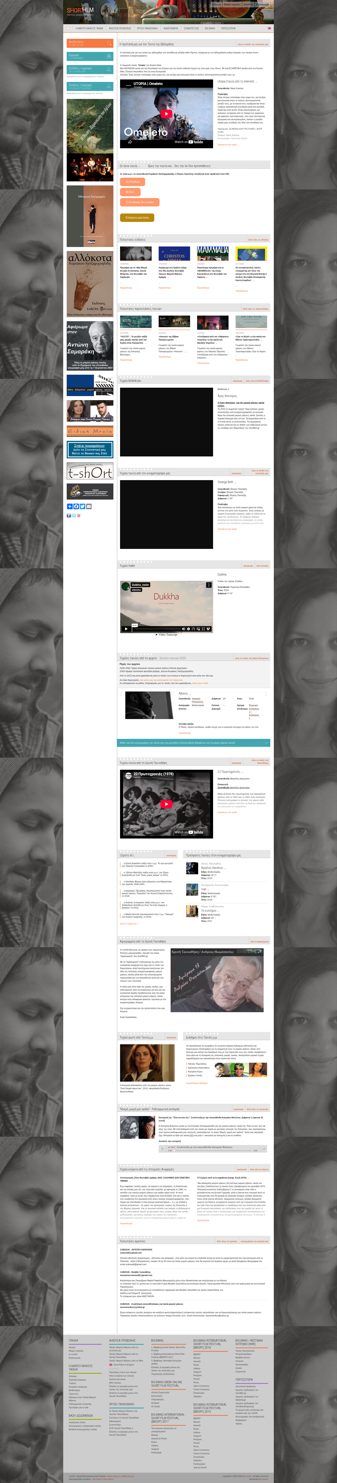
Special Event (200, 1467)
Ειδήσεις (216, 4)
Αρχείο (239, 1368)
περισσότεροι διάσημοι (197, 1083)
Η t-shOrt (248, 4)
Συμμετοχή (241, 1371)
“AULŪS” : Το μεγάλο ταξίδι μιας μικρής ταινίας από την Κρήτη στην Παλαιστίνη (133, 339)
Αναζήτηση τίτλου (77, 1422)
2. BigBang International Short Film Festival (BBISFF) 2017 (167, 1355)
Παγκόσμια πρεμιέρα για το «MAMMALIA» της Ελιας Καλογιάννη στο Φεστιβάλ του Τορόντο (212, 272)
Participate (156, 1452)
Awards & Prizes (159, 1438)
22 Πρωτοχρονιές (229, 771)
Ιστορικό (155, 1403)
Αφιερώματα (115, 1421)
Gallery (154, 1445)
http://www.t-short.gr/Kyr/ (103, 1479)
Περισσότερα (126, 288)
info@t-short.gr (127, 1476)
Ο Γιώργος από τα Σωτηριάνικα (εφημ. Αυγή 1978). (222, 1178)
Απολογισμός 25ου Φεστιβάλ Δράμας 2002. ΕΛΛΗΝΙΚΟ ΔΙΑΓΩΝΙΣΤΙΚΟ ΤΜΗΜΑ (155, 1179)
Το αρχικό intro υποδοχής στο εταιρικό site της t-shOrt (249, 1411)
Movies (154, 1435)
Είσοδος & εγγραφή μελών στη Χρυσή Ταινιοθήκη (123, 1394)
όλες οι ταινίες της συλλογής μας (253, 44)
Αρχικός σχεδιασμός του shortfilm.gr (247, 1391)
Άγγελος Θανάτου (212, 868)
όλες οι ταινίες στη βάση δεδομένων (252, 658)
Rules (154, 1442)
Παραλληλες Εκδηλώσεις (163, 1374)
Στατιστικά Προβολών (246, 1386)
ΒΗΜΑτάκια (74, 1390)
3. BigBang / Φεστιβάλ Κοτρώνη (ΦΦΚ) (166, 1362)
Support (155, 1449)
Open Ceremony (201, 1386)
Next (264, 712)
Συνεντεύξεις (115, 1425)
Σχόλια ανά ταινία (117, 1379)
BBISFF (197, 1354)
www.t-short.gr (113, 1476)
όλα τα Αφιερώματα (259, 941)
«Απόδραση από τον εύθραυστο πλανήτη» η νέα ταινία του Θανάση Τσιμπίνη (213, 339)
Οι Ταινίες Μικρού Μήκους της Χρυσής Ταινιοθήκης (123, 1412)
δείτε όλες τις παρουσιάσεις (256, 309)
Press (196, 1382)
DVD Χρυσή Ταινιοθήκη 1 (121, 1428)
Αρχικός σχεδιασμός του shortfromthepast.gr (247, 1405)
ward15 (265, 1479)
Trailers (72, 1383)
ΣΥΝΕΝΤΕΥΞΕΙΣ (191, 28)
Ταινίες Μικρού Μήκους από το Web (126, 1361)
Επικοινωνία (262, 4)
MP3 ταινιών (115, 1383)
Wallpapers (241, 1420)
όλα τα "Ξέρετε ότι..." (129, 924)
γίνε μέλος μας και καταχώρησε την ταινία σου (161, 680)
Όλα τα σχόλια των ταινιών (121, 1376)
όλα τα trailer (262, 566)
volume (263, 1148)
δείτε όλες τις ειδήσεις (258, 240)
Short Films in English (269, 28)
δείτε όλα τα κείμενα (259, 1169)
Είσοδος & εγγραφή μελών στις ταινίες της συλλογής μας (123, 1388)
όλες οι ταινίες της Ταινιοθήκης (260, 761)
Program (197, 1375)
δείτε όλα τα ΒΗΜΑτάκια (257, 381)
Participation (199, 1464)
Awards (197, 1361)
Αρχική (68, 28)
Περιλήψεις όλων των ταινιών (123, 1372)
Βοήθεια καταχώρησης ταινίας (83, 1429)
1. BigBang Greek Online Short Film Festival (168, 1349)
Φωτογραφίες (242, 1364)
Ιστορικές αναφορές (78, 1387)
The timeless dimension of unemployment (163, 1430)
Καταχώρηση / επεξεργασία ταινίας (85, 1426)
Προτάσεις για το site (78, 1407)
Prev (122, 712)
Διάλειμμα (185, 693)
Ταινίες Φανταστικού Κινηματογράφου (245, 1352)
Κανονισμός (157, 1396)
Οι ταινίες (155, 1406)
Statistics (197, 1396)
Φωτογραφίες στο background (250, 1416)
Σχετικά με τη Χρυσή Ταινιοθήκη (124, 1418)
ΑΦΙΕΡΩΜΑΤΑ (171, 28)
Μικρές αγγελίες (232, 4)
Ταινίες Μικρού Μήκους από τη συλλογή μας (123, 1349)
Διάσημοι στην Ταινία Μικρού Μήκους (82, 1399)
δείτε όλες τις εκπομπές (258, 1109)
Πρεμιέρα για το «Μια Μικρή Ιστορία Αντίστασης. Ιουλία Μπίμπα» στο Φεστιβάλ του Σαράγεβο (133, 272)
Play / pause (162, 1148)
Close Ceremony (201, 1389)
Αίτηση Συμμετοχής (160, 1392)
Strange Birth (225, 482)
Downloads (198, 1393)
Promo (196, 1379)
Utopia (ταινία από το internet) (236, 81)
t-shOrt (248, 1476)
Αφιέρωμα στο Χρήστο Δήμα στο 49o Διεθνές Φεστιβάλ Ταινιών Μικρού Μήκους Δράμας (172, 272)
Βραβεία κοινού (243, 1357)
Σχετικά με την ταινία (227, 144)
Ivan (203, 889)
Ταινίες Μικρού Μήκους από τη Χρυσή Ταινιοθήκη (123, 1355)
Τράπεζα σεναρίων (77, 1380)
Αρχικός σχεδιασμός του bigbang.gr (247, 1398)
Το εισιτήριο (208, 910)
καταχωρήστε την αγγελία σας (255, 1241)
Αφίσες (239, 1423)
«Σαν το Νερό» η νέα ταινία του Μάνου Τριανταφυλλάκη (251, 338)
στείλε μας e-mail (200, 683)
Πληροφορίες (157, 1399)
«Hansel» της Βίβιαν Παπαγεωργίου (169, 338)
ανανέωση (237, 381)
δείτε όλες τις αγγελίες (227, 1241)
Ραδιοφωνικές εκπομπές (80, 1404)
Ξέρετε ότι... (74, 1394)
